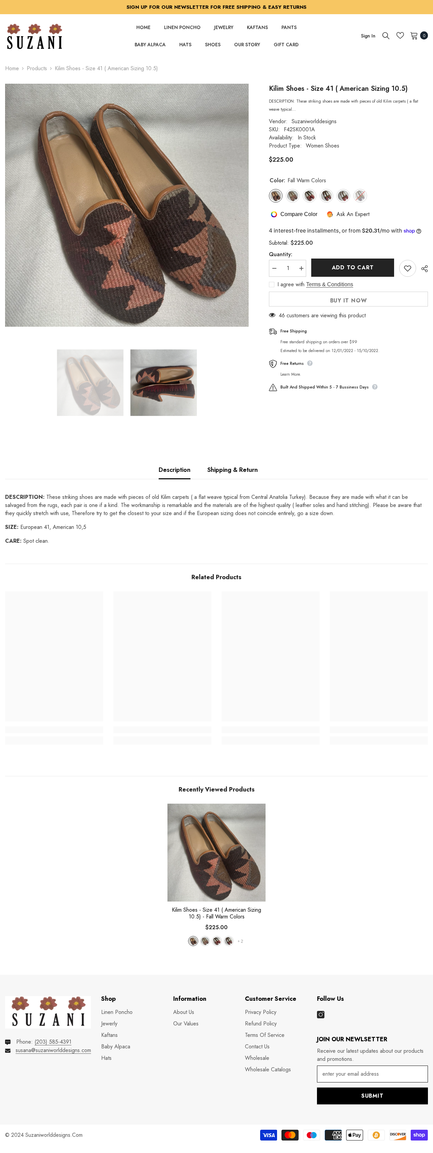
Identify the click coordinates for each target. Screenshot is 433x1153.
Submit (372, 1096)
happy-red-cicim (217, 941)
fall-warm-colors (193, 941)
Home (12, 68)
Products (37, 68)
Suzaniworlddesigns (314, 121)
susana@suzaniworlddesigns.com (53, 1050)
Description (174, 469)
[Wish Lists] (400, 35)
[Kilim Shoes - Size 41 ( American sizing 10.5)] (216, 853)
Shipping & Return (232, 469)
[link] (54, 729)
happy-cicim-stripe (229, 941)
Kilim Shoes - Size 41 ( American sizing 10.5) (216, 913)
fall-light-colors (205, 941)
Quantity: (280, 254)
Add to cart (351, 267)
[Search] (386, 35)
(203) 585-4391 (53, 1042)
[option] (127, 205)
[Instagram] (321, 1015)
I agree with (290, 284)
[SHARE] (422, 269)
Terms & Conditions (329, 284)
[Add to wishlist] (407, 268)
